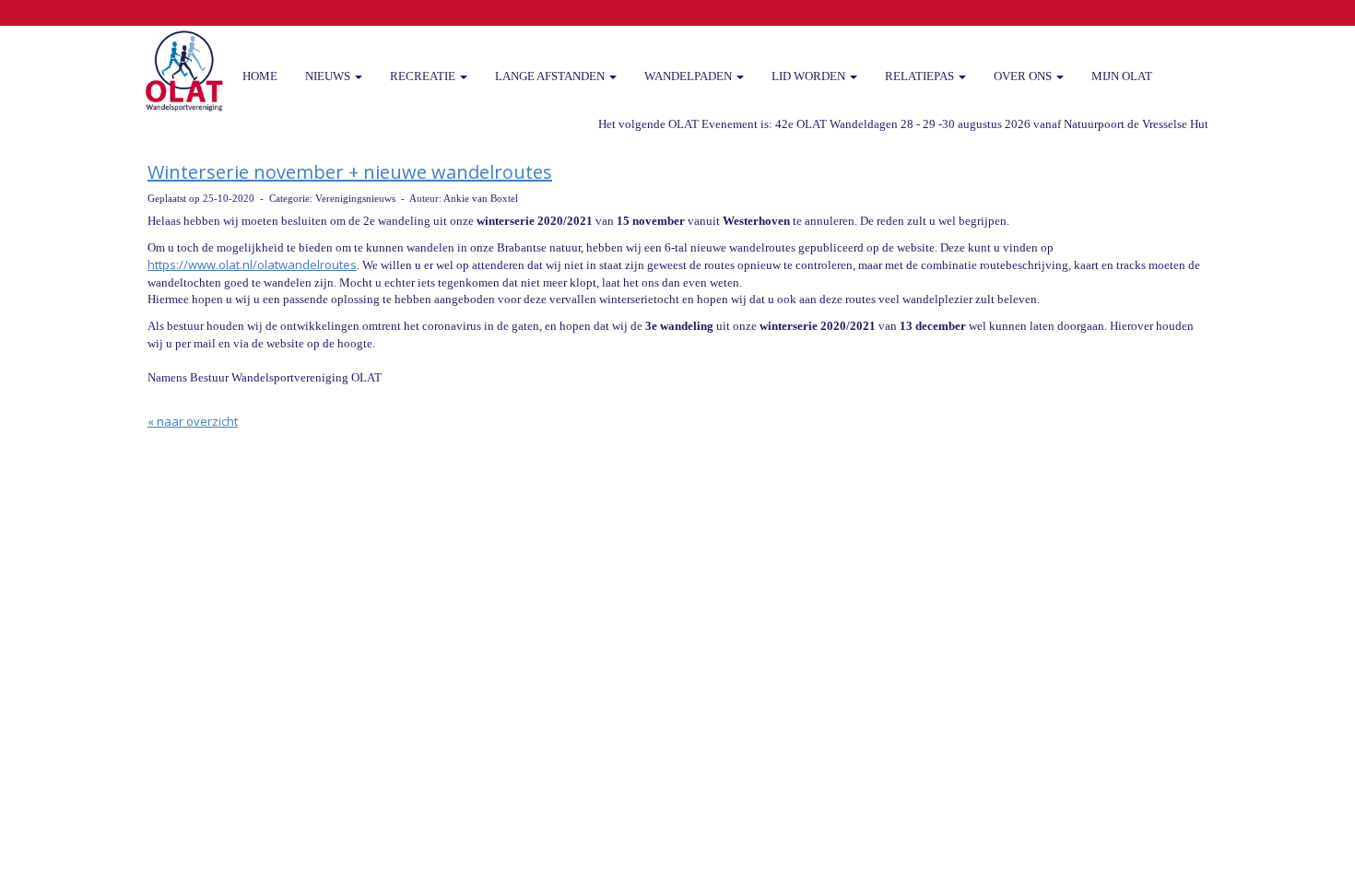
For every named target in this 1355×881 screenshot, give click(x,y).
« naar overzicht (192, 421)
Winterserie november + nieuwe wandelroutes (349, 171)
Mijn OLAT (1121, 76)
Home (259, 76)
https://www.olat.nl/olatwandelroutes (252, 264)
